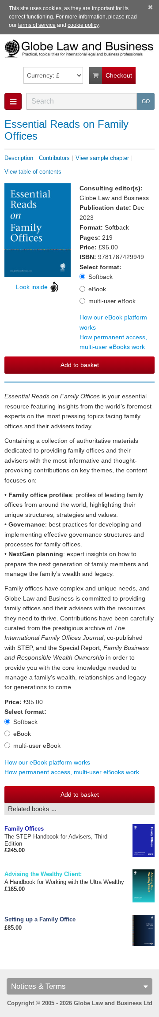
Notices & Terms (38, 986)
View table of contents (32, 171)
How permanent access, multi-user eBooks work (113, 342)
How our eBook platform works (47, 762)
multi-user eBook (112, 300)
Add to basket (80, 364)
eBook (97, 289)
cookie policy (83, 25)
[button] (13, 101)
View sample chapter (102, 158)
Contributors (54, 158)
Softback (100, 276)
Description (18, 158)
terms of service (37, 25)
